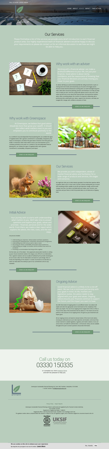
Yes (95, 445)
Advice (81, 8)
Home (69, 8)
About (75, 8)
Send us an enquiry (82, 106)
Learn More (41, 446)
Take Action (96, 8)
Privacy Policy (50, 404)
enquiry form (62, 371)
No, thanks (89, 446)
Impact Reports (59, 404)
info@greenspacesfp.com (59, 388)
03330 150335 (23, 2)
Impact (87, 8)
